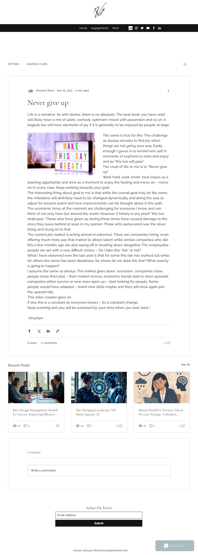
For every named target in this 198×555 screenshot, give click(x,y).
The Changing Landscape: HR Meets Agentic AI (96, 412)
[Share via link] (58, 331)
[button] (185, 64)
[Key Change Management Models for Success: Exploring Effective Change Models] (36, 387)
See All (185, 364)
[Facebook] (154, 28)
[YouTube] (148, 28)
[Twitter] (142, 28)
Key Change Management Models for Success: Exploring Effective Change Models (35, 412)
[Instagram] (136, 28)
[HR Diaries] (130, 28)
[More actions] (168, 90)
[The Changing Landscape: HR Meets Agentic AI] (99, 387)
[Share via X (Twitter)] (39, 331)
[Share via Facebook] (29, 331)
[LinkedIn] (159, 28)
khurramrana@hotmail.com (111, 550)
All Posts (13, 63)
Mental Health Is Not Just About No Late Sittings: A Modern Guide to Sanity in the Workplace (161, 412)
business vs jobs (37, 63)
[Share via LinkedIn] (48, 331)
